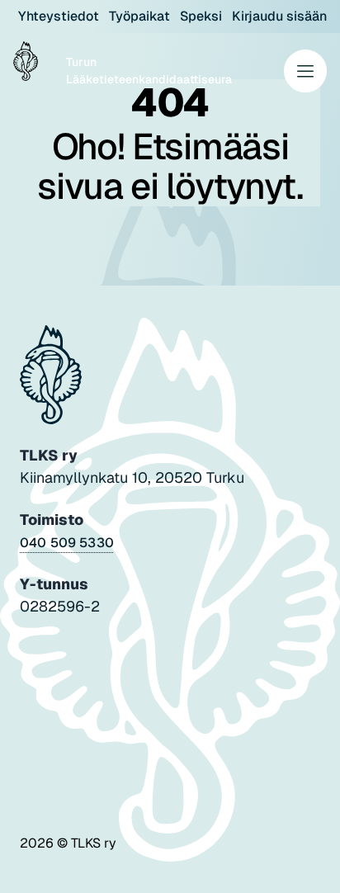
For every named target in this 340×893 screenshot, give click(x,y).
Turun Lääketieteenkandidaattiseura (149, 70)
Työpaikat (139, 16)
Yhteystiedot (58, 16)
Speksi (201, 16)
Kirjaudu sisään (279, 16)
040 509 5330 (67, 542)
